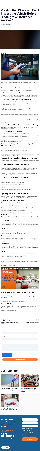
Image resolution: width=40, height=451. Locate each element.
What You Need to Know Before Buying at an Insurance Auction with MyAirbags (29, 390)
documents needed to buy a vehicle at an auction (23, 166)
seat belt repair (6, 207)
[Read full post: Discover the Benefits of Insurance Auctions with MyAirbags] (10, 380)
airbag (32, 202)
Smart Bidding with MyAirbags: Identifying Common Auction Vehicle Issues (9, 322)
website (29, 307)
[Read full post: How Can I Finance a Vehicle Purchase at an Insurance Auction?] (10, 400)
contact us (33, 307)
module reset (36, 202)
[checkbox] (30, 433)
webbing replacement (34, 203)
